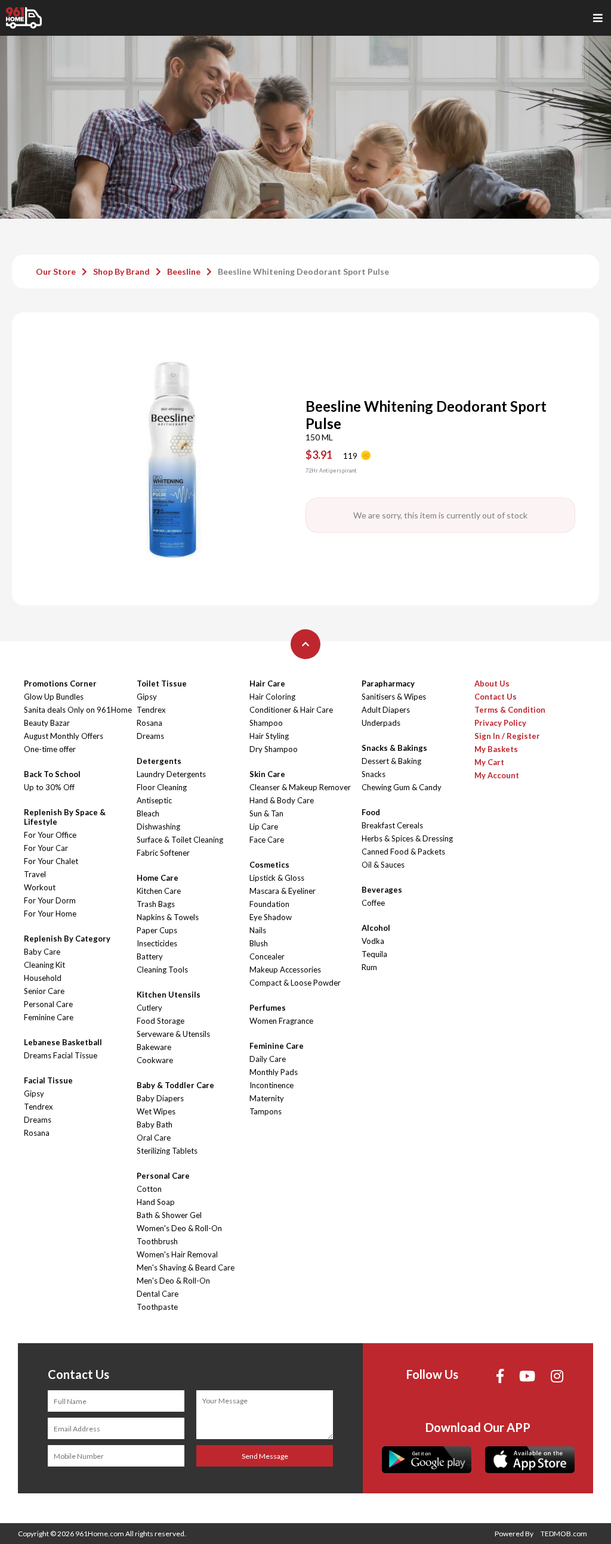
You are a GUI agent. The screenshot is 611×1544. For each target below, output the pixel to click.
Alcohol (376, 928)
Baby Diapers (160, 1098)
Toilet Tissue (162, 683)
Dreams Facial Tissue (60, 1055)
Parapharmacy (388, 683)
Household (42, 978)
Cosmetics (269, 864)
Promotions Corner (60, 683)
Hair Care (267, 683)
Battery (150, 956)
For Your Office (50, 835)
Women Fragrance (281, 1021)
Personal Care (48, 1004)
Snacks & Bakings (394, 748)
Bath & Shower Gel (169, 1215)
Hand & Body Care (281, 800)
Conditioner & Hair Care (291, 709)
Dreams (37, 1119)
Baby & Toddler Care (175, 1085)
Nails (257, 930)
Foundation (269, 904)
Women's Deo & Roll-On (179, 1228)
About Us (492, 683)
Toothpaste (157, 1307)
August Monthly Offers (63, 736)
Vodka (373, 941)
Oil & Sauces (383, 864)
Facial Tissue (48, 1080)
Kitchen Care (159, 891)
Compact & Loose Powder (295, 982)
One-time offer (50, 749)
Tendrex (38, 1106)
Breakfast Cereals (392, 825)
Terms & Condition (509, 709)
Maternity (266, 1098)
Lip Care (263, 826)
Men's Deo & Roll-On (173, 1280)
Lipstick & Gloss (276, 878)
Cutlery (149, 1007)
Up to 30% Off (49, 787)
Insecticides (157, 943)
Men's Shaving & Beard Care (185, 1267)
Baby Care (42, 951)
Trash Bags (156, 904)
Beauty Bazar (47, 723)
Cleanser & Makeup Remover (300, 787)
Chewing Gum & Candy (402, 787)
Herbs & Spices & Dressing (407, 838)
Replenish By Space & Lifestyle (65, 817)
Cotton (149, 1189)
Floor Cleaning (162, 787)
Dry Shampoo (273, 749)
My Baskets (496, 749)
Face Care (266, 839)
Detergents (159, 761)
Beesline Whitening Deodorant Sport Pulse (303, 271)
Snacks (373, 774)
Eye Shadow (270, 917)
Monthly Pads (273, 1072)
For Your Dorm (50, 900)
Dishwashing (158, 826)
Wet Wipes (156, 1111)
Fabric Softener (163, 853)
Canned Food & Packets (403, 851)
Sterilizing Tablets (167, 1150)
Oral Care (154, 1137)
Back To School (52, 774)
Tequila (374, 954)
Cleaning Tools (162, 969)
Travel (35, 874)
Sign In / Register (507, 736)
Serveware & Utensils (173, 1034)
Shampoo (266, 723)
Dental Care (157, 1293)
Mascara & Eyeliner (282, 891)
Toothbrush (157, 1241)
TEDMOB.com (564, 1533)
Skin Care (267, 774)
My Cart (489, 762)
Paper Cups (157, 930)
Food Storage (160, 1021)
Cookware (155, 1060)
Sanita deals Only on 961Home (78, 709)
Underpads (381, 723)
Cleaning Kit (44, 965)
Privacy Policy (500, 723)
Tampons (265, 1111)
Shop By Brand (121, 271)
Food (371, 812)
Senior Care (44, 991)
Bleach (148, 813)
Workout (39, 887)
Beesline (183, 271)
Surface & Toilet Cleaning (180, 839)
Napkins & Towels (168, 917)
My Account (496, 775)
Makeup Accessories (285, 969)
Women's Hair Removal (177, 1254)
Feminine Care (48, 1017)
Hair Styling (269, 736)
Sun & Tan (266, 813)
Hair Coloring (272, 696)
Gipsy (34, 1093)
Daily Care (267, 1059)
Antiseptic (154, 800)
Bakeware (154, 1047)
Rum (369, 967)
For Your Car (46, 848)
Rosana (37, 1133)
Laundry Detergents (171, 774)
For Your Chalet (51, 861)
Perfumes (267, 1007)
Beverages (382, 889)
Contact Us (495, 696)
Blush (258, 943)
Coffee (373, 903)
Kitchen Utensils (168, 994)
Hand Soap (156, 1202)
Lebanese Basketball (63, 1042)
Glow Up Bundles (54, 696)
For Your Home (50, 913)
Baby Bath (154, 1124)
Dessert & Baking (391, 761)
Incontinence (271, 1085)
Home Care (157, 878)
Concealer (267, 956)
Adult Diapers (386, 709)
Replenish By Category (67, 938)
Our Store (56, 271)
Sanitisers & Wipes (394, 696)
